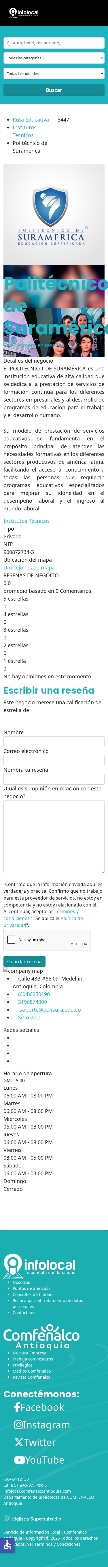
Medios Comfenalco (32, 1371)
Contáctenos (25, 1312)
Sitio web (29, 1017)
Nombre (13, 732)
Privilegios (23, 1365)
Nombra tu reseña (25, 769)
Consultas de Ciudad (33, 1294)
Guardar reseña (24, 961)
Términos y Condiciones (57, 1544)
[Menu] (95, 13)
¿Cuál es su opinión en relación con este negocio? (52, 792)
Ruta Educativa (31, 119)
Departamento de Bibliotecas (31, 1497)
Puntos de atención (31, 1288)
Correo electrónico (26, 750)
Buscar (54, 90)
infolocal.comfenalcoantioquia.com (37, 1491)
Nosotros (21, 1282)
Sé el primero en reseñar (33, 345)
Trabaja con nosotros (33, 1359)
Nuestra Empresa (29, 1353)
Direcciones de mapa (29, 567)
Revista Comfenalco (31, 1377)
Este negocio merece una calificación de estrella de (52, 706)
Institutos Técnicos (26, 520)
